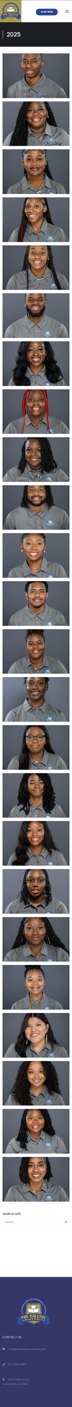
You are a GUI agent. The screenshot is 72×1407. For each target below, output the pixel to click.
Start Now (47, 11)
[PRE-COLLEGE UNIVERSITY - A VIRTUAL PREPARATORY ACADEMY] (10, 11)
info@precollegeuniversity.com (27, 1349)
